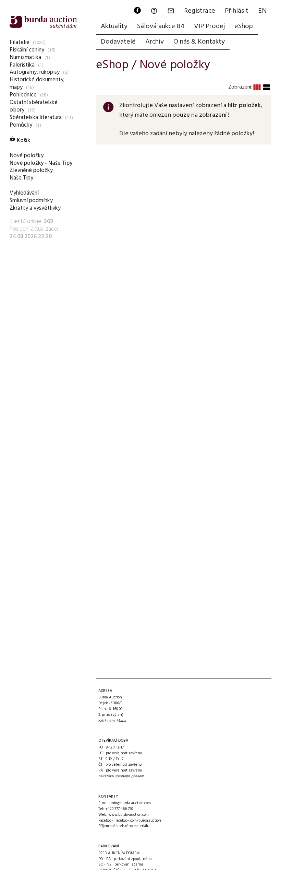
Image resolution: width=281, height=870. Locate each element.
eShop (243, 26)
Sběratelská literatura (36, 117)
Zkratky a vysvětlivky (35, 208)
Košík (20, 140)
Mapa (121, 721)
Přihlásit (236, 10)
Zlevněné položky (31, 170)
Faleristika (22, 65)
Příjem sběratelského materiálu (123, 826)
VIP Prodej (209, 26)
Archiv (154, 41)
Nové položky (27, 155)
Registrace (199, 10)
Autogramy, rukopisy (35, 72)
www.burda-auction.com (128, 815)
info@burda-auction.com (131, 803)
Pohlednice (23, 95)
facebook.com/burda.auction (138, 820)
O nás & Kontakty (199, 41)
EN (262, 10)
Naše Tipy (21, 178)
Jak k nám (106, 721)
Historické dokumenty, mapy (37, 83)
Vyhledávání (24, 193)
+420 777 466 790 (119, 809)
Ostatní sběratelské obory (34, 106)
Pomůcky (21, 125)
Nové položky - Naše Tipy (41, 163)
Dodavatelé (118, 41)
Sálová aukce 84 (160, 26)
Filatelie (19, 42)
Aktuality (114, 26)
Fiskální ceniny (27, 50)
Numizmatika (25, 57)
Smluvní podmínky (31, 200)
